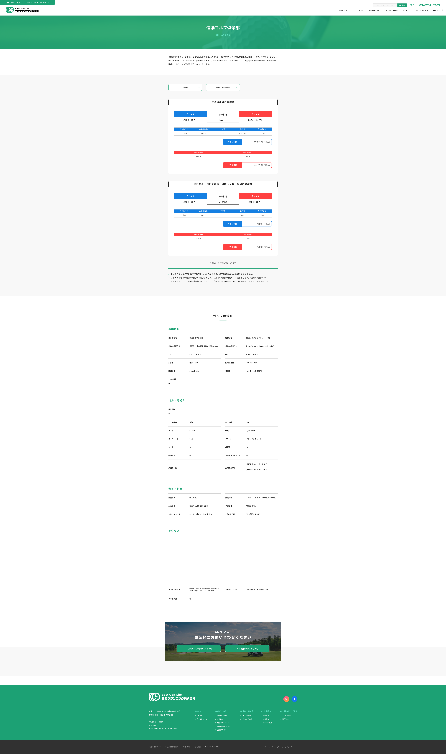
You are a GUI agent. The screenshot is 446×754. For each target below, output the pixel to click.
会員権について (222, 715)
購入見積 (266, 715)
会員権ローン (221, 730)
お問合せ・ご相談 (289, 711)
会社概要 (198, 747)
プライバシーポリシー (215, 747)
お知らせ (200, 715)
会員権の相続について (224, 726)
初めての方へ (222, 711)
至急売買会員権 (247, 719)
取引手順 (220, 719)
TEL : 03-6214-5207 (425, 5)
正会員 (185, 87)
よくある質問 (286, 715)
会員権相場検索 (172, 747)
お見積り (267, 711)
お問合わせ (285, 719)
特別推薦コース (202, 719)
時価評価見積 (267, 723)
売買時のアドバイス (223, 723)
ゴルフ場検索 (246, 715)
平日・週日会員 (223, 87)
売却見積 (266, 719)
